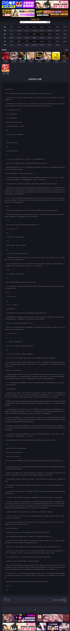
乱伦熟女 (57, 34)
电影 (5, 34)
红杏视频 (42, 45)
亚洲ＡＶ (11, 30)
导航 (5, 45)
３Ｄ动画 (34, 30)
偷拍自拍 (19, 34)
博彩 (5, 27)
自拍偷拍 (19, 30)
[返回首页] (68, 629)
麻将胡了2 (42, 27)
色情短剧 (57, 45)
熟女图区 (57, 37)
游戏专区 (34, 27)
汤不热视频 (34, 45)
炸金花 (49, 27)
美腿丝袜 (42, 37)
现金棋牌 (57, 27)
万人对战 (26, 27)
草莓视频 (26, 45)
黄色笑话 (57, 41)
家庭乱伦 (19, 41)
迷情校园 (42, 41)
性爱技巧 (65, 41)
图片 (5, 37)
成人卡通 (26, 34)
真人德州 (19, 27)
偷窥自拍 (11, 37)
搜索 (48, 22)
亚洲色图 (19, 37)
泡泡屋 (49, 45)
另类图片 (65, 37)
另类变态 (65, 34)
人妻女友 (26, 41)
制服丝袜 (42, 34)
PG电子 (11, 27)
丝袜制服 (49, 30)
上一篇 (7, 599)
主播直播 (57, 30)
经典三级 (49, 34)
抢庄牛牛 (65, 27)
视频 (5, 30)
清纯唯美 (49, 37)
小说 (5, 41)
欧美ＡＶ (26, 30)
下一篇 (59, 600)
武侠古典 (34, 41)
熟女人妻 (42, 30)
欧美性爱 (34, 34)
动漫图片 (34, 37)
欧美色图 (26, 37)
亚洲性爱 (11, 34)
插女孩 (11, 45)
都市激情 (11, 41)
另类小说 (49, 41)
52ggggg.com (35, 19)
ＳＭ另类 (65, 30)
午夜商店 (19, 45)
